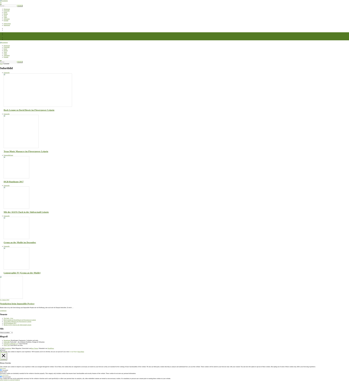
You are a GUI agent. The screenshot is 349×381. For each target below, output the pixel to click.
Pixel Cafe (7, 345)
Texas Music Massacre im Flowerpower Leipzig (26, 151)
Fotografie (7, 10)
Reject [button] (75, 351)
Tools (5, 15)
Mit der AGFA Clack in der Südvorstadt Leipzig (26, 212)
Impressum (7, 25)
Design (6, 14)
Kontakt (6, 20)
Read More (81, 351)
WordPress (51, 348)
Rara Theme (34, 348)
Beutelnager (7, 340)
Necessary (5, 370)
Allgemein (7, 19)
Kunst (5, 12)
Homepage (7, 9)
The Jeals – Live (8, 318)
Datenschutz (7, 23)
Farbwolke (7, 342)
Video (5, 17)
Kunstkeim (8, 348)
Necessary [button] (3, 368)
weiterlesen (3, 310)
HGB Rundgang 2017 (14, 181)
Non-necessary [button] (4, 375)
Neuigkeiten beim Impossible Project (17, 303)
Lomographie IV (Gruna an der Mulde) (22, 273)
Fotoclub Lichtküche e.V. (11, 343)
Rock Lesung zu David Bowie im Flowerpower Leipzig (29, 110)
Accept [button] (71, 351)
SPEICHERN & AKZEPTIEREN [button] (10, 380)
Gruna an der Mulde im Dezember (20, 242)
